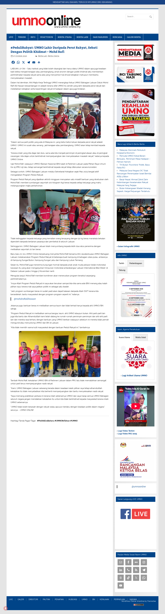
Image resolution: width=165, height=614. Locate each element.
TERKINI (22, 37)
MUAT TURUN (46, 37)
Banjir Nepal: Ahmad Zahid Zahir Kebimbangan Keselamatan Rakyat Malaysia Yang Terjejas (132, 182)
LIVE (11, 37)
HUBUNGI (73, 599)
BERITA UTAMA (65, 37)
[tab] (121, 263)
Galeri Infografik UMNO (128, 246)
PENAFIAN (59, 599)
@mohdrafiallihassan (25, 299)
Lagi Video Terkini (125, 431)
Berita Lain (42, 56)
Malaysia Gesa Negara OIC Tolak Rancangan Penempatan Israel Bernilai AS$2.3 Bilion (134, 173)
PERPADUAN (119, 599)
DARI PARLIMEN (100, 37)
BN (93, 599)
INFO (33, 37)
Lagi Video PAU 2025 (127, 434)
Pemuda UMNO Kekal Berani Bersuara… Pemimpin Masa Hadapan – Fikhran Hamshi (133, 159)
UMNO (85, 599)
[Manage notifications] (6, 608)
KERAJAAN (104, 599)
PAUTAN (46, 599)
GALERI (21, 599)
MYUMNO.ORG (94, 2)
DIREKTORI (33, 599)
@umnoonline (139, 486)
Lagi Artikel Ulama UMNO (134, 375)
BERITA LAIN (82, 37)
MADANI (133, 599)
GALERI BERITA (134, 37)
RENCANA (117, 37)
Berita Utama (53, 56)
